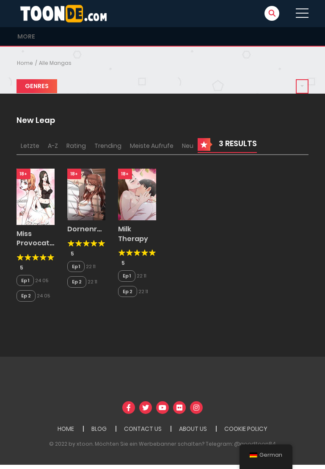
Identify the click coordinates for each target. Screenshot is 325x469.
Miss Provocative (38, 238)
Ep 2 (26, 295)
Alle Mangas (55, 63)
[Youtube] (162, 407)
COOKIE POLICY (245, 429)
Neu (187, 146)
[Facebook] (128, 407)
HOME (66, 429)
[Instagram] (196, 407)
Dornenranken (93, 229)
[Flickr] (179, 407)
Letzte (30, 146)
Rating (76, 146)
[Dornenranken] (86, 194)
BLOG (99, 429)
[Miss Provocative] (36, 196)
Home (25, 63)
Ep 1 (25, 280)
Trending (107, 146)
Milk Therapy (133, 233)
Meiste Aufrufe (152, 146)
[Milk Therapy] (137, 194)
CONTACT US (143, 429)
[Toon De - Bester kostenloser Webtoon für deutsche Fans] (66, 13)
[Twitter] (145, 407)
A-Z (53, 146)
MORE (26, 36)
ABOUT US (193, 429)
